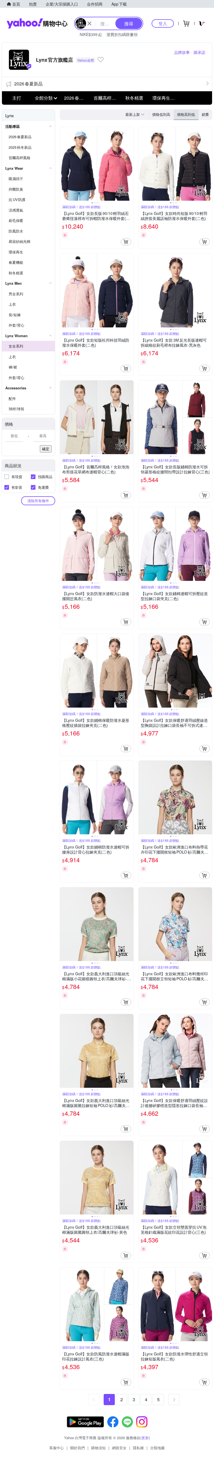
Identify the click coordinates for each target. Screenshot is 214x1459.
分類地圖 (157, 1447)
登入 (163, 23)
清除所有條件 (38, 500)
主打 (16, 98)
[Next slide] (129, 164)
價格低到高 (161, 114)
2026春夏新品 (28, 83)
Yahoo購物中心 (37, 23)
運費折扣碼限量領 (122, 34)
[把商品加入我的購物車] (126, 241)
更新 (145, 1437)
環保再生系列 (165, 98)
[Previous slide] (63, 164)
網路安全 (119, 1447)
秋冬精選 (134, 98)
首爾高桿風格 (107, 98)
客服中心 (56, 1447)
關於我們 (77, 1447)
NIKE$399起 (91, 34)
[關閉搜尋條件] (89, 23)
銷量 (205, 114)
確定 (45, 448)
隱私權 (138, 1447)
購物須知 (98, 1447)
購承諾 (199, 52)
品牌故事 (182, 52)
